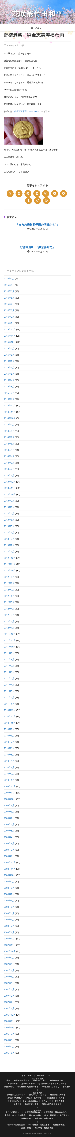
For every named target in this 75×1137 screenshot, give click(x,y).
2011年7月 (9, 665)
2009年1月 (9, 856)
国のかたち (46, 1101)
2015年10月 (10, 342)
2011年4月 (9, 684)
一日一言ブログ (43, 1075)
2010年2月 (9, 773)
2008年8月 (9, 887)
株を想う (67, 1086)
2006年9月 (9, 1033)
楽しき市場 (60, 1101)
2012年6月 (9, 595)
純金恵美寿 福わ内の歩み (55, 1112)
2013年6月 (9, 519)
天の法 (62, 1098)
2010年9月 (9, 729)
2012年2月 (9, 621)
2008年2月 (9, 925)
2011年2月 (9, 697)
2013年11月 (10, 488)
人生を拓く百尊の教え (44, 1118)
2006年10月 (10, 1027)
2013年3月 (9, 538)
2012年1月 (9, 627)
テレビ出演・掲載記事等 (39, 1124)
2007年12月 (10, 938)
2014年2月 (9, 468)
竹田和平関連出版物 (16, 1124)
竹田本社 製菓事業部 (44, 1128)
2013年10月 (10, 494)
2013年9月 (9, 500)
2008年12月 (10, 862)
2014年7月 (9, 437)
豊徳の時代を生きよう (51, 1104)
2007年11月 (10, 945)
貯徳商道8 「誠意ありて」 (37, 247)
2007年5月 (9, 983)
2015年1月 (9, 399)
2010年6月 (9, 748)
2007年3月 (9, 995)
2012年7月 (9, 589)
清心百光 (63, 1115)
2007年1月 (9, 1008)
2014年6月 (9, 443)
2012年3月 (9, 614)
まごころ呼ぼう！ (13, 1112)
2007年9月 (9, 957)
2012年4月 (9, 608)
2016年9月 (9, 278)
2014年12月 (10, 405)
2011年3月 (9, 691)
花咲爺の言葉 (37, 1078)
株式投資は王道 (32, 1104)
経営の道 (17, 1104)
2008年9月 (9, 881)
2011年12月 (10, 633)
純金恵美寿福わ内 (32, 1112)
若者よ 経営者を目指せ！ (17, 1080)
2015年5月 (9, 373)
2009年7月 (9, 818)
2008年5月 (9, 906)
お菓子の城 (26, 1128)
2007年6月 (9, 976)
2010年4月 (9, 760)
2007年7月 (9, 970)
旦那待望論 (13, 1083)
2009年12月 (10, 786)
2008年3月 (9, 919)
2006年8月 (9, 1040)
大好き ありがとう (35, 1098)
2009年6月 (9, 824)
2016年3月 (9, 310)
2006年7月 (9, 1046)
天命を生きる (13, 1101)
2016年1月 (9, 323)
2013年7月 (9, 513)
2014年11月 (10, 411)
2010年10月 (10, 722)
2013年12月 (10, 481)
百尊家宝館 (26, 1118)
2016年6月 (9, 291)
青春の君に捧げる (58, 1094)
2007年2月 (9, 1002)
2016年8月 (9, 285)
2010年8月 (9, 735)
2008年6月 (9, 900)
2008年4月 (9, 913)
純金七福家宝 (50, 1115)
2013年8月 (9, 507)
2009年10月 (10, 799)
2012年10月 (10, 570)
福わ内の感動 (35, 1115)
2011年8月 (9, 659)
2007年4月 (9, 989)
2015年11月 (10, 335)
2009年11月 (10, 792)
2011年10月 (10, 646)
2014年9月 (9, 424)
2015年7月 (9, 361)
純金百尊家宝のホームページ (28, 111)
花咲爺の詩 (37, 1093)
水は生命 (51, 1098)
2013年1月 (9, 551)
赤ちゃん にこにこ (38, 1094)
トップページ (27, 1075)
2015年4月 (9, 380)
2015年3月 (9, 386)
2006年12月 (10, 1014)
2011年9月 (9, 653)
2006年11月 (10, 1021)
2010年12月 (10, 710)
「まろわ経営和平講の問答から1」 (37, 224)
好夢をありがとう (58, 1080)
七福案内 (22, 1115)
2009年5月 (9, 830)
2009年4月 (9, 837)
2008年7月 (9, 894)
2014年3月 (9, 462)
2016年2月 (9, 316)
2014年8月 (9, 430)
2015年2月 (9, 392)
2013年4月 (9, 532)
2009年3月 (9, 843)
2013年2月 (9, 545)
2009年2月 (9, 849)
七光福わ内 (9, 1115)
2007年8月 (9, 964)
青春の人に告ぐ (40, 1080)
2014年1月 (9, 475)
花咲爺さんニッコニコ (16, 1094)
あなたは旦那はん (30, 1101)
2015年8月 (9, 354)
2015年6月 (9, 367)
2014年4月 (9, 456)
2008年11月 (10, 868)
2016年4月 (9, 304)
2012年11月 (10, 564)
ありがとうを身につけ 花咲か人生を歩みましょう (42, 1083)
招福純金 (37, 1110)
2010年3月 (9, 767)
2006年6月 (9, 1052)
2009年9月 (9, 805)
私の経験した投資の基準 (28, 1086)
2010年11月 (10, 716)
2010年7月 (9, 741)
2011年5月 (9, 678)
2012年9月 (9, 576)
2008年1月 (9, 932)
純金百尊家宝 (59, 1124)
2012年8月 (9, 583)
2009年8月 (9, 811)
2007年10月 (10, 951)
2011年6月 (9, 672)
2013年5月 (9, 526)
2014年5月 (9, 449)
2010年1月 (9, 779)
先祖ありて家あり (15, 1098)
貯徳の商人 (9, 1086)
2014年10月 (10, 418)
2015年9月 (9, 348)
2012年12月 (10, 557)
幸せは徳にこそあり (50, 1086)
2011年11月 (10, 640)
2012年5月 (9, 602)
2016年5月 (9, 297)
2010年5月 (9, 754)
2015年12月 (10, 329)
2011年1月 (9, 703)
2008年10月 (10, 875)
